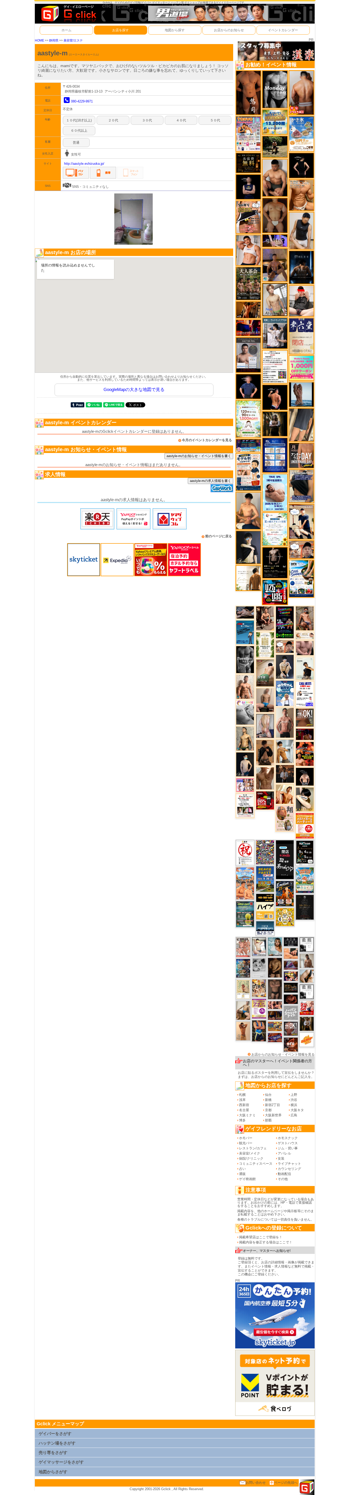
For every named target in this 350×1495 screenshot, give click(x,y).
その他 (283, 1179)
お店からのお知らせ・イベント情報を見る (283, 1054)
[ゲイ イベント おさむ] (275, 967)
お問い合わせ (256, 1482)
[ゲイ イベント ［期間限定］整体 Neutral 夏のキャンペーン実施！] (301, 230)
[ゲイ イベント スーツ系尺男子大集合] (290, 987)
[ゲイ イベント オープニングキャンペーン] (248, 162)
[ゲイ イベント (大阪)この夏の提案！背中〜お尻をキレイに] (275, 333)
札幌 (242, 1095)
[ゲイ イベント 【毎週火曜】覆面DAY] (304, 734)
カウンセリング (289, 1169)
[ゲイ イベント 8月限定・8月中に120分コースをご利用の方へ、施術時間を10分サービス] (275, 529)
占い (242, 1169)
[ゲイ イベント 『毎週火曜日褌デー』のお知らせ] (284, 818)
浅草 (242, 1100)
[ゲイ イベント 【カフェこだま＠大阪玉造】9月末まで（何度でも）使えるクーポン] (301, 134)
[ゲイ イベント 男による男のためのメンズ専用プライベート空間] (275, 455)
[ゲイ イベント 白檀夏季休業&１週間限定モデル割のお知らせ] (248, 472)
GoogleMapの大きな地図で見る (134, 389)
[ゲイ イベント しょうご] (243, 1031)
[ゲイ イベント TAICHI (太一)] (248, 386)
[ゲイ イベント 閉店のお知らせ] (301, 336)
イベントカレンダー (283, 30)
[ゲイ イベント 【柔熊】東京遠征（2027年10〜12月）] (306, 991)
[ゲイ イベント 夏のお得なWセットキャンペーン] (275, 122)
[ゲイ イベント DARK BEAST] (284, 622)
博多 (242, 1120)
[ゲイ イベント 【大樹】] (275, 265)
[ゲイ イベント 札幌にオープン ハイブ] (265, 906)
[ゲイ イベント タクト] (284, 722)
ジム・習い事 (288, 1148)
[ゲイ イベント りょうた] (265, 752)
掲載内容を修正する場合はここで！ (265, 1242)
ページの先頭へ (285, 1482)
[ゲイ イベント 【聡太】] (245, 738)
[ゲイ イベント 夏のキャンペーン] (248, 419)
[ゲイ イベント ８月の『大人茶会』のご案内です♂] (248, 283)
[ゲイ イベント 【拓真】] (245, 686)
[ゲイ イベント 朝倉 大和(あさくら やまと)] (304, 648)
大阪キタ (297, 1110)
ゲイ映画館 (247, 1179)
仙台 (268, 1095)
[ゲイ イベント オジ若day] (304, 694)
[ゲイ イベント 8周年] (245, 853)
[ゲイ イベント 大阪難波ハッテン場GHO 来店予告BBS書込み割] (265, 800)
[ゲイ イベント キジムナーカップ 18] (245, 914)
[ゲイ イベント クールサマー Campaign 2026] (301, 578)
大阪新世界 (273, 1115)
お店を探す (120, 30)
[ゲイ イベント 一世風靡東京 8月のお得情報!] (301, 486)
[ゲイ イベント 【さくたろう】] (304, 799)
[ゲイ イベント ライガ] (301, 195)
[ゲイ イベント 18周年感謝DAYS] (265, 928)
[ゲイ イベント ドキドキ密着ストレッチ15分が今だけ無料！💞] (275, 562)
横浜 (294, 1105)
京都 (268, 1110)
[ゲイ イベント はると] (259, 946)
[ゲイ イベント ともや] (284, 794)
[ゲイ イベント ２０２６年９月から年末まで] (304, 635)
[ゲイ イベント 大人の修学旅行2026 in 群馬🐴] (245, 883)
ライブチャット (289, 1164)
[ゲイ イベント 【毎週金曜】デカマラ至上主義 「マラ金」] (290, 976)
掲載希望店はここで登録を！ (260, 1237)
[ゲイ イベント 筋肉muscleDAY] (275, 89)
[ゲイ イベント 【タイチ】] (265, 778)
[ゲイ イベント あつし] (275, 299)
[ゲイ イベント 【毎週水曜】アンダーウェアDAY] (275, 1037)
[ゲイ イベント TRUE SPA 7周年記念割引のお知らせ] (275, 492)
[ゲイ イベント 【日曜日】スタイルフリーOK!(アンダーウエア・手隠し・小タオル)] (290, 1028)
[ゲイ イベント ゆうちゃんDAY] (284, 693)
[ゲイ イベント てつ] (275, 989)
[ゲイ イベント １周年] (304, 853)
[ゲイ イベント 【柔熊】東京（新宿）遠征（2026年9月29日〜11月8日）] (306, 944)
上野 (294, 1095)
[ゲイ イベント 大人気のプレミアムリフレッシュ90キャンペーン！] (275, 240)
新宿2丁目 (272, 1105)
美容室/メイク (249, 1153)
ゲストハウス (288, 1143)
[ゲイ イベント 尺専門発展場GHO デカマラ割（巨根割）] (306, 1007)
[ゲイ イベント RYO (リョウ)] (275, 397)
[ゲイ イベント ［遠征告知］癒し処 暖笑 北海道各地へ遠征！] (248, 510)
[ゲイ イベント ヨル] (304, 668)
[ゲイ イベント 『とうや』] (245, 764)
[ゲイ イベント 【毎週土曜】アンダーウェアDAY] (275, 1015)
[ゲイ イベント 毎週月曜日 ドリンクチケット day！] (275, 366)
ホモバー (245, 1138)
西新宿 (244, 1105)
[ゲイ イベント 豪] (306, 1023)
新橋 (268, 1100)
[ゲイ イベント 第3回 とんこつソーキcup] (304, 880)
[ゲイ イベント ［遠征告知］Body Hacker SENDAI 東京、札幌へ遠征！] (275, 177)
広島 (294, 1115)
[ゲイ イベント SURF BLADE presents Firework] (306, 1039)
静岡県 (53, 40)
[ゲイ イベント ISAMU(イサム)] (305, 776)
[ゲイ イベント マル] (265, 700)
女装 (281, 1158)
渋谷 (294, 1100)
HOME (39, 40)
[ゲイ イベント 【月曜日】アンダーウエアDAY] (301, 455)
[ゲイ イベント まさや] (243, 1010)
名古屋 (244, 1110)
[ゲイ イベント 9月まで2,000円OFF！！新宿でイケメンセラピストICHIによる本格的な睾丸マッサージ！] (245, 712)
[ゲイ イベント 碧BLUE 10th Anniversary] (301, 267)
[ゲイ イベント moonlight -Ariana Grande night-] (259, 967)
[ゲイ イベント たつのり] (275, 215)
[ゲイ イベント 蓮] (275, 424)
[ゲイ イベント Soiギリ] (248, 217)
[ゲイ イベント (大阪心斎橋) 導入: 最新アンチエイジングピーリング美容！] (248, 355)
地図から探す (175, 30)
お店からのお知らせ (229, 30)
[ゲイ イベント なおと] (301, 301)
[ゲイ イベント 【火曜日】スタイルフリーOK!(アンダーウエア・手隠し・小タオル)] (305, 717)
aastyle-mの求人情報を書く (210, 481)
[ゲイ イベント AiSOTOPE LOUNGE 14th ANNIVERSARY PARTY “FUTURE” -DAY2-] (243, 968)
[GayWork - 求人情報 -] (222, 488)
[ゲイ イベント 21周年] (284, 893)
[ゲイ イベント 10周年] (265, 852)
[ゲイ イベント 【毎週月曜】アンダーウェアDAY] (248, 327)
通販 (242, 1174)
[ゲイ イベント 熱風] (259, 988)
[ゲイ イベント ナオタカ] (306, 976)
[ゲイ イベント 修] (285, 774)
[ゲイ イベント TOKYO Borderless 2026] (248, 134)
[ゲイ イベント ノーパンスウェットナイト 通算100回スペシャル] (290, 1013)
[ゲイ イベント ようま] (304, 618)
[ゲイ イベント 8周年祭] (285, 917)
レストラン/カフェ (253, 1148)
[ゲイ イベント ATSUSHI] (275, 146)
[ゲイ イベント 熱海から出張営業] (243, 989)
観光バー (245, 1143)
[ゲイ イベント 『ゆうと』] (248, 547)
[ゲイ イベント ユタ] (306, 960)
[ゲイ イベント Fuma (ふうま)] (248, 187)
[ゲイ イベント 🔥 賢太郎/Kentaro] (290, 999)
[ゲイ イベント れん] (265, 726)
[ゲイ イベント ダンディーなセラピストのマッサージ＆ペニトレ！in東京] (301, 394)
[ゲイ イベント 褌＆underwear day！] (245, 805)
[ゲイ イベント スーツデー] (245, 632)
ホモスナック (288, 1138)
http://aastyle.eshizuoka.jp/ (84, 164)
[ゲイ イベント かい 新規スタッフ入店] (248, 93)
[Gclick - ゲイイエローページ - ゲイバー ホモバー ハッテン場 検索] (68, 13)
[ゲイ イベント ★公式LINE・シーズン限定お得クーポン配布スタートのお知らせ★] (301, 368)
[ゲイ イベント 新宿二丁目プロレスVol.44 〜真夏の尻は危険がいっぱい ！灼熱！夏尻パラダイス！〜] (245, 785)
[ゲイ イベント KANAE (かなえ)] (301, 165)
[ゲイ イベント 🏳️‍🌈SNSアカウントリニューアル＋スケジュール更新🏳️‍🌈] (248, 578)
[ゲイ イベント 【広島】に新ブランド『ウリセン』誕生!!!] (265, 645)
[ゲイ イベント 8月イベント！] (248, 445)
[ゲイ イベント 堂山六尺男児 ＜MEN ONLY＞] (243, 947)
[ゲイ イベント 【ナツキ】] (265, 618)
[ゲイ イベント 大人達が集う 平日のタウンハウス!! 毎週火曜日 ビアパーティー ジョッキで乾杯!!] (304, 825)
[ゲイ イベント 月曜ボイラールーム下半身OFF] (248, 250)
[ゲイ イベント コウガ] (265, 673)
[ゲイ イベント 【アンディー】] (290, 953)
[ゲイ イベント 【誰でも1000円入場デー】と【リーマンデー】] (275, 1026)
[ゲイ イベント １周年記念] (301, 425)
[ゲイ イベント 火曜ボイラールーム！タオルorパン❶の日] (304, 754)
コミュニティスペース (255, 1164)
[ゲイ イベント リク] (301, 93)
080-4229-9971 (82, 101)
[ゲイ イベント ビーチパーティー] (265, 879)
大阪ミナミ (247, 1115)
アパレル (284, 1153)
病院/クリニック (251, 1158)
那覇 (268, 1120)
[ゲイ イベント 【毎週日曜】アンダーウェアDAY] (290, 965)
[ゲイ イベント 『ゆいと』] (284, 666)
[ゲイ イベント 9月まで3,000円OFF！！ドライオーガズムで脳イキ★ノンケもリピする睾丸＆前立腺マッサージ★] (245, 612)
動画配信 (284, 1174)
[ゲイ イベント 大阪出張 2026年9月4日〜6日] (290, 1044)
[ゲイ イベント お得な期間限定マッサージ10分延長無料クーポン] (301, 521)
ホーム (66, 30)
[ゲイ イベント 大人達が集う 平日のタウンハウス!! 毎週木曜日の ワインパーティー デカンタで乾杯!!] (259, 1008)
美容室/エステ (73, 40)
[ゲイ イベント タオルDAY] (245, 659)
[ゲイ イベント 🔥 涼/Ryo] (248, 310)
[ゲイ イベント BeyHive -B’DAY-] (275, 946)
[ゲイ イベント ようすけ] (275, 1005)
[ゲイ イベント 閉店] (304, 907)
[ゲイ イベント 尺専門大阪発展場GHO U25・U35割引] (275, 592)
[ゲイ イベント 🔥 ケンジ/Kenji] (259, 1031)
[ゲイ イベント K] (284, 751)
